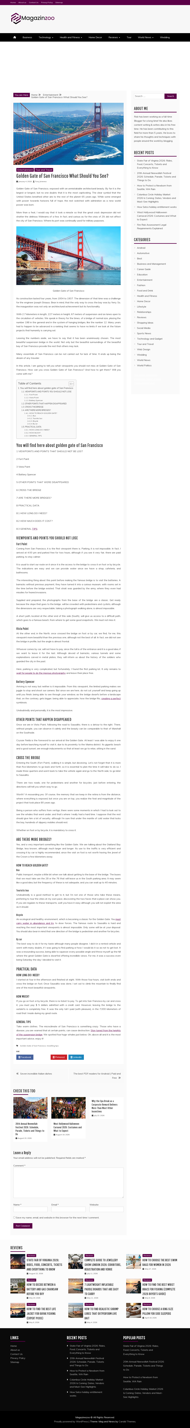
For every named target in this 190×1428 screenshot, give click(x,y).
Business (27, 37)
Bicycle (35, 421)
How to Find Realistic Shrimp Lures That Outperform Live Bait (102, 1313)
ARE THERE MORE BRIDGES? (38, 410)
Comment (19, 1165)
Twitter (43, 1057)
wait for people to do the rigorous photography (41, 673)
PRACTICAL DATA (33, 427)
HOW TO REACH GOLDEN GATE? (43, 413)
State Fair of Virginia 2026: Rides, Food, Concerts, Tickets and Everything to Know (154, 164)
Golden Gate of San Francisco (33, 1046)
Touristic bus (37, 418)
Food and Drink (145, 290)
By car (35, 424)
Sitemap (59, 2)
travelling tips (53, 1046)
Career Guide (144, 269)
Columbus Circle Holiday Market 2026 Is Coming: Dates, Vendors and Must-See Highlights (156, 198)
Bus (34, 416)
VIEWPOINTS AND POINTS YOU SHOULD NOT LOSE (48, 391)
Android (141, 247)
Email (55, 1204)
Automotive (143, 253)
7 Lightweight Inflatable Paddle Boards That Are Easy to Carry (102, 1289)
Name (17, 1204)
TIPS (34, 528)
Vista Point (33, 397)
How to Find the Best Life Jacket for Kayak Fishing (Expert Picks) (41, 1313)
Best (139, 258)
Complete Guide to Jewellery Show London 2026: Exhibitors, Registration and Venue (103, 1264)
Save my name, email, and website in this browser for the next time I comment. (57, 1217)
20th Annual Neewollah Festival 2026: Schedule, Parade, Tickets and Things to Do (156, 177)
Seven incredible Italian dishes (36, 1073)
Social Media (143, 327)
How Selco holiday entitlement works (157, 206)
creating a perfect (111, 698)
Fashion (141, 285)
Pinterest (59, 1057)
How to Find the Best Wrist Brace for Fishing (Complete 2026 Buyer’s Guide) (158, 1289)
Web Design (143, 349)
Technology (45, 37)
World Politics (144, 365)
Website (94, 1204)
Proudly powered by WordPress (71, 1421)
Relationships (144, 311)
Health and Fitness (70, 37)
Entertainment (25, 169)
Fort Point (33, 394)
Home (13, 2)
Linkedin (77, 1057)
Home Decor (95, 37)
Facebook (25, 1057)
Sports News (144, 333)
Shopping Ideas (145, 322)
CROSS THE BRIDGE (34, 407)
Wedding (165, 37)
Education (142, 274)
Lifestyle (141, 306)
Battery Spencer (36, 400)
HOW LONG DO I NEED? (39, 430)
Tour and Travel (43, 169)
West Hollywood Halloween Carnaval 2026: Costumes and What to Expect (68, 1127)
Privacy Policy (47, 2)
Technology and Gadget (150, 338)
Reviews (113, 37)
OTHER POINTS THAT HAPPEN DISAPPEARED (46, 403)
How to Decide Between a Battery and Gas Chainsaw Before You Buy (42, 1289)
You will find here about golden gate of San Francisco (46, 388)
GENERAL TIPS (35, 436)
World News (144, 37)
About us (22, 2)
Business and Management (151, 263)
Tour (129, 37)
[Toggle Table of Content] (69, 383)
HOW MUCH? (34, 433)
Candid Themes (127, 1421)
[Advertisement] (95, 64)
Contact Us (33, 2)
